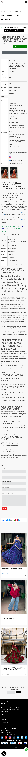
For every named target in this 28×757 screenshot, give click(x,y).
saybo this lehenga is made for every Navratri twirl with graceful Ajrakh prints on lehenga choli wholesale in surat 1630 (14, 668)
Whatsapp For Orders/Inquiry (20, 46)
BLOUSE (3, 11)
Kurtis (3, 15)
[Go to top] (24, 754)
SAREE (10, 11)
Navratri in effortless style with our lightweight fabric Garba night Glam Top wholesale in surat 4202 (12, 617)
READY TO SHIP (5, 8)
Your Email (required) (6, 481)
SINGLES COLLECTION (13, 15)
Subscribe (18, 692)
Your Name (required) (6, 468)
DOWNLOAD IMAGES (9, 52)
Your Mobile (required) (7, 475)
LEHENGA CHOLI (5, 19)
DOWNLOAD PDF (21, 52)
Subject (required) (6, 487)
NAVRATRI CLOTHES (17, 8)
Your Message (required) (7, 493)
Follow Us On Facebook (16, 160)
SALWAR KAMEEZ (19, 11)
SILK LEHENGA (7, 188)
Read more (4, 573)
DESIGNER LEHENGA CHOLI (15, 186)
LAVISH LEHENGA (13, 96)
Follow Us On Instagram (16, 157)
